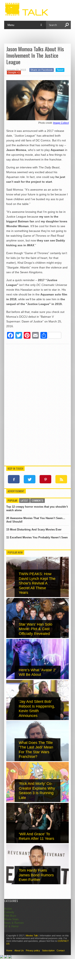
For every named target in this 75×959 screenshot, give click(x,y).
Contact (61, 950)
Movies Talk (32, 935)
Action (8, 908)
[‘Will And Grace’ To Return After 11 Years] (37, 842)
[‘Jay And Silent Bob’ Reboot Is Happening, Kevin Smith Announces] (37, 719)
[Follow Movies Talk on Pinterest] (45, 479)
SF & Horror (11, 926)
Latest (24, 500)
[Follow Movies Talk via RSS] (61, 479)
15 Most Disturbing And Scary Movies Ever (33, 529)
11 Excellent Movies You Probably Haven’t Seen (37, 537)
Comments (37, 500)
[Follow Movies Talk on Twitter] (29, 479)
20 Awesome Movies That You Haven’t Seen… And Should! (35, 520)
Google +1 (14, 72)
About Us (19, 950)
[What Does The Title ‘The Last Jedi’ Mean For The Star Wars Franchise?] (37, 760)
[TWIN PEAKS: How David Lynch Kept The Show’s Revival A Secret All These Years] (37, 596)
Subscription (48, 950)
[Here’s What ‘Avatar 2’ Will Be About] (37, 678)
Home (9, 950)
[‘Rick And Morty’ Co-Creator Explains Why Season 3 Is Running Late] (37, 801)
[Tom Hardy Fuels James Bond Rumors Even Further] (37, 883)
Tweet (60, 70)
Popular (12, 500)
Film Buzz (10, 915)
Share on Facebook (41, 70)
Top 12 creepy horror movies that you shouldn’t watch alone (37, 508)
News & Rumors (14, 922)
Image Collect (61, 122)
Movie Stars (11, 919)
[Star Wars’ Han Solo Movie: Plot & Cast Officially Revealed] (37, 637)
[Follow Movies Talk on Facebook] (14, 479)
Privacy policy (33, 950)
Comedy (9, 912)
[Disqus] (37, 405)
